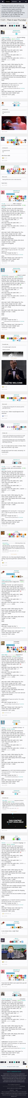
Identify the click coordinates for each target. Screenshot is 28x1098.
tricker (16, 531)
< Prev (2, 25)
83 (23, 25)
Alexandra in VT (16, 459)
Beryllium (12, 1090)
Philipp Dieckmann (6, 580)
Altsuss (3, 727)
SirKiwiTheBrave (16, 423)
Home (3, 1)
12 (9, 25)
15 (16, 25)
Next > (24, 27)
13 (12, 25)
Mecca (16, 938)
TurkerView (22, 88)
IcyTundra (16, 166)
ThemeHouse (22, 1086)
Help (17, 1090)
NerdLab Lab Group (7, 999)
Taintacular (16, 790)
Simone (3, 843)
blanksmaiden (16, 30)
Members (14, 1)
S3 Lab (3, 203)
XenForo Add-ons (10, 1088)
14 (14, 25)
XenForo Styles (18, 1088)
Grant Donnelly (5, 37)
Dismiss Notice (26, 5)
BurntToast (16, 102)
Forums (8, 1)
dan (17, 137)
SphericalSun (5, 543)
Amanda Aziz (5, 275)
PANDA (18, 39)
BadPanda (16, 335)
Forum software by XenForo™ (14, 1084)
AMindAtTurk (16, 190)
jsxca (16, 836)
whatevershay (16, 268)
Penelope (16, 570)
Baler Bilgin (4, 654)
